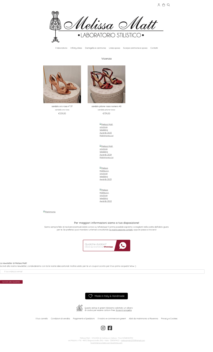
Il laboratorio (61, 48)
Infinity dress (76, 48)
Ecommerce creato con (106, 343)
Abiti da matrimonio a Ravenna (143, 318)
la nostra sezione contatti (121, 229)
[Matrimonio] (106, 211)
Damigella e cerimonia (95, 48)
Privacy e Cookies (169, 318)
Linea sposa (114, 48)
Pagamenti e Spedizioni (84, 318)
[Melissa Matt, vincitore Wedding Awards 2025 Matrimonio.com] (106, 130)
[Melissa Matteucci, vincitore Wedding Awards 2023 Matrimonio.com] (106, 174)
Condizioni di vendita (60, 318)
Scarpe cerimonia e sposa (135, 48)
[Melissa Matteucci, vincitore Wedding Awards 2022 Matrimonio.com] (106, 195)
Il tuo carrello (42, 318)
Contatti (154, 48)
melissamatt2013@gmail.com (133, 340)
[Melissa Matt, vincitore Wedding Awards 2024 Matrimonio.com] (106, 152)
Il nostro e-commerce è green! (112, 318)
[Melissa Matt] (106, 22)
